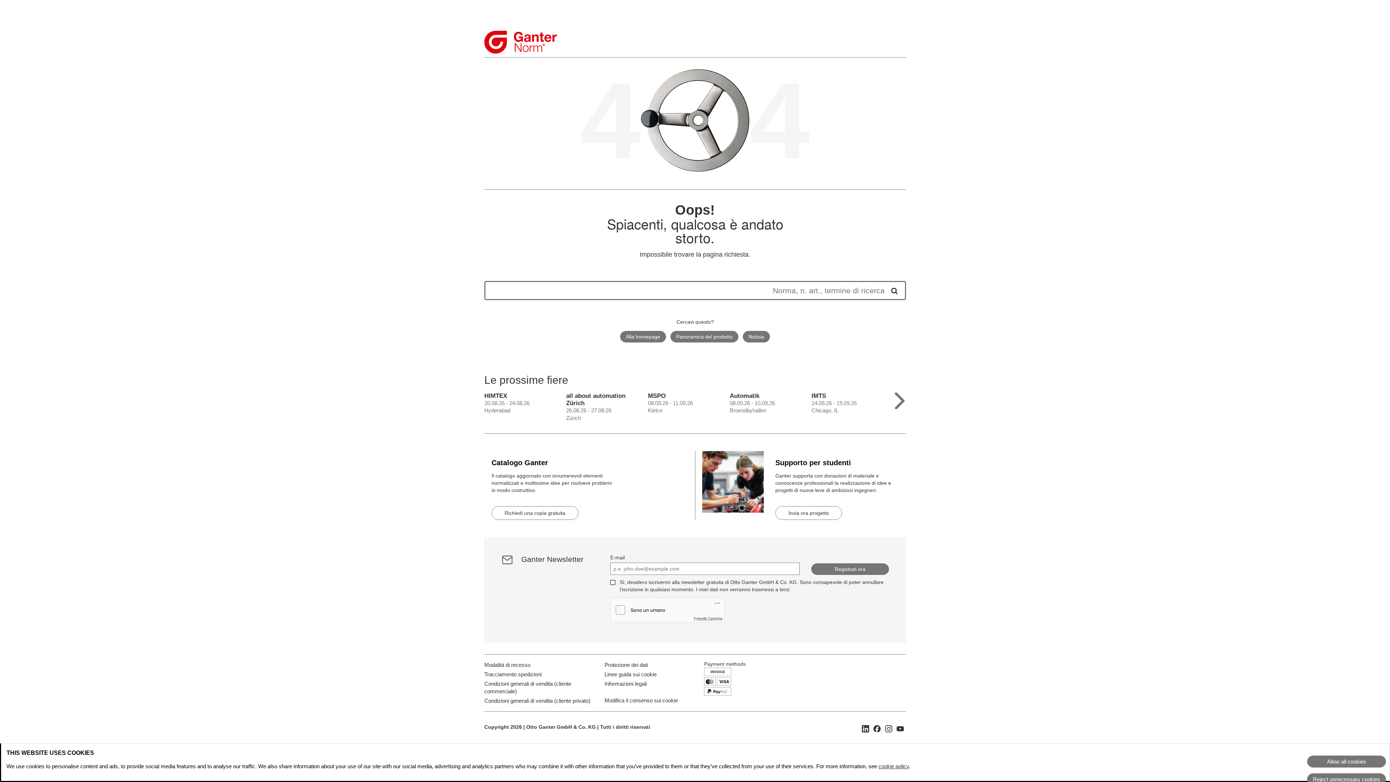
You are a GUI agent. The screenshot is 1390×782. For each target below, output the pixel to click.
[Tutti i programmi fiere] (899, 399)
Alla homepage (643, 337)
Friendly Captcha (708, 618)
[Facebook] (877, 728)
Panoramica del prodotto (704, 337)
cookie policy (894, 766)
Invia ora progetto (808, 513)
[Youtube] (900, 728)
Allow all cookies (1346, 761)
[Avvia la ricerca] (892, 290)
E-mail (617, 557)
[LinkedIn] (865, 728)
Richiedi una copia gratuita (535, 513)
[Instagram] (888, 728)
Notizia (756, 337)
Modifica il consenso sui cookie (641, 700)
